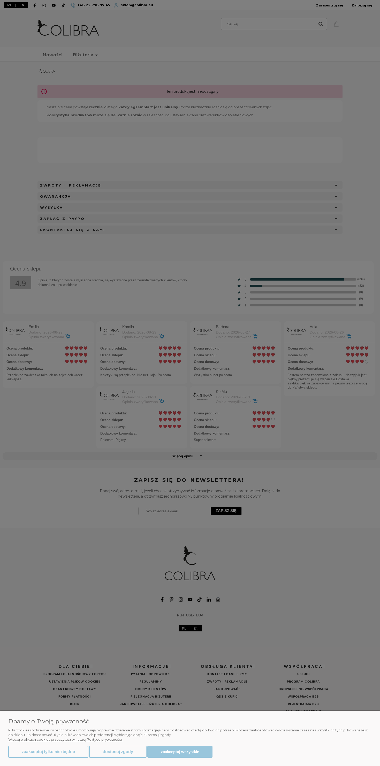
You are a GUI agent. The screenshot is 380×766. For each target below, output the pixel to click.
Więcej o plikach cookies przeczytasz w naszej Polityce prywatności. (65, 739)
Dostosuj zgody (118, 751)
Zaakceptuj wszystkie (180, 751)
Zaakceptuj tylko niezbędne (48, 751)
